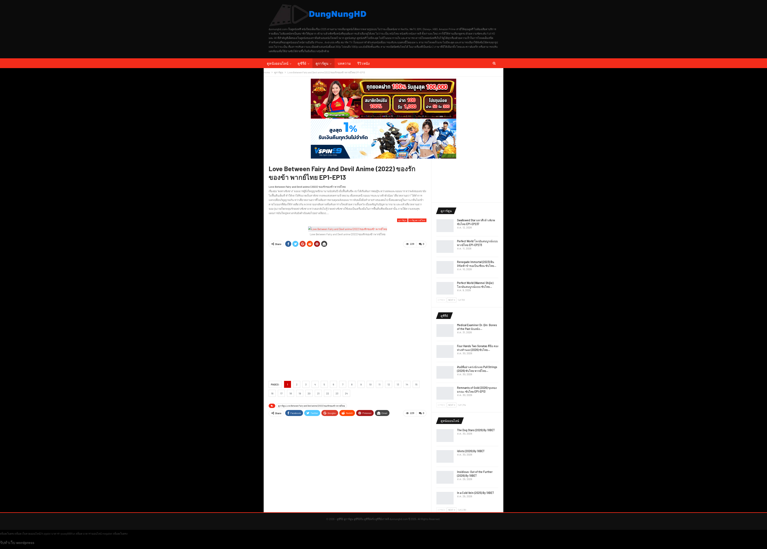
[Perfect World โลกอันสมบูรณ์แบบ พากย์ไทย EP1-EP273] (445, 246)
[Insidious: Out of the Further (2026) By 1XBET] (445, 477)
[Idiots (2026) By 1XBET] (445, 456)
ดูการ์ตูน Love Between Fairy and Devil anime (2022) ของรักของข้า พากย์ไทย (311, 406)
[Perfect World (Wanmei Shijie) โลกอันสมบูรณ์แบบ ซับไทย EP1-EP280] (445, 288)
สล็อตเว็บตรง (7, 533)
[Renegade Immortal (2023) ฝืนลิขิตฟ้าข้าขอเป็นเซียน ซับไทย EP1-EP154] (445, 267)
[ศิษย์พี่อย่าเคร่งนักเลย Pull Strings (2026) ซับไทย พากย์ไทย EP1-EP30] (445, 372)
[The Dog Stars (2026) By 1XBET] (445, 435)
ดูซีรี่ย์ (302, 63)
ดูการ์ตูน (322, 63)
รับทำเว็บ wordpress (17, 542)
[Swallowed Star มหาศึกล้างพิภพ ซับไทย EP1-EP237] (445, 225)
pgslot (47, 533)
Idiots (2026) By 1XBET (471, 451)
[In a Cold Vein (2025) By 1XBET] (445, 498)
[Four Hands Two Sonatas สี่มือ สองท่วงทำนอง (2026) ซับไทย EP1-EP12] (445, 351)
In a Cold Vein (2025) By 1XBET (475, 492)
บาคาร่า (55, 533)
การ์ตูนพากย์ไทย (417, 220)
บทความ (344, 63)
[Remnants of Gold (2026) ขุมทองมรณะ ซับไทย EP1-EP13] (445, 393)
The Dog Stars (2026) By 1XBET (476, 430)
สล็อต (18, 533)
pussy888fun (68, 533)
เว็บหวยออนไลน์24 (32, 533)
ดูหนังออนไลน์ (277, 63)
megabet (107, 533)
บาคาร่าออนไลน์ (92, 533)
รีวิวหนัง (363, 63)
